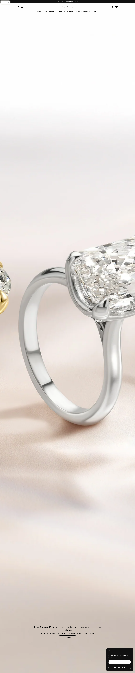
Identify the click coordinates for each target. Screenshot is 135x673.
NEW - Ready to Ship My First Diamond (67, 1)
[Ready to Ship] (22, 7)
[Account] (113, 7)
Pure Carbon (67, 7)
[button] (18, 7)
